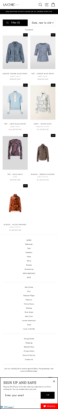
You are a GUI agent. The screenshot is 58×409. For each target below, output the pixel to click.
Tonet (29, 325)
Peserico (29, 300)
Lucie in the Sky (29, 329)
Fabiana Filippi (29, 295)
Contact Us (29, 359)
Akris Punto (29, 287)
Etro (28, 291)
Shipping (29, 343)
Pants (29, 256)
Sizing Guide (29, 338)
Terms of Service (29, 355)
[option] (29, 12)
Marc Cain (29, 316)
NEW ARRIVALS (29, 273)
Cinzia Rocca (29, 304)
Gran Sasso (29, 312)
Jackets (29, 240)
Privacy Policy (29, 351)
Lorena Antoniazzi (29, 320)
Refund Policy (29, 347)
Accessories (29, 269)
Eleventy (29, 308)
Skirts (29, 261)
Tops (29, 248)
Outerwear (29, 244)
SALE (29, 277)
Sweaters (29, 252)
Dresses (29, 265)
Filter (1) (15, 22)
